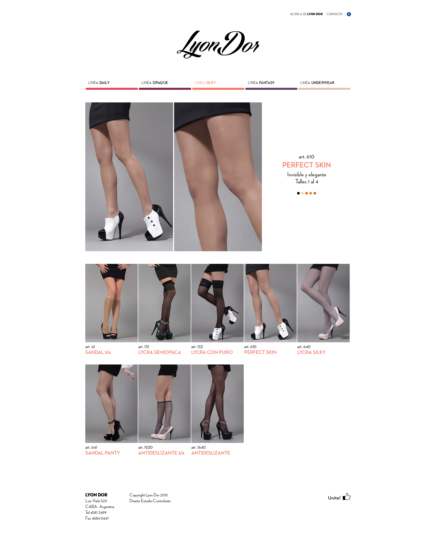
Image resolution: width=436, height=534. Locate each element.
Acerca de (306, 14)
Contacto (335, 14)
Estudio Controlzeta (156, 501)
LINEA (99, 83)
